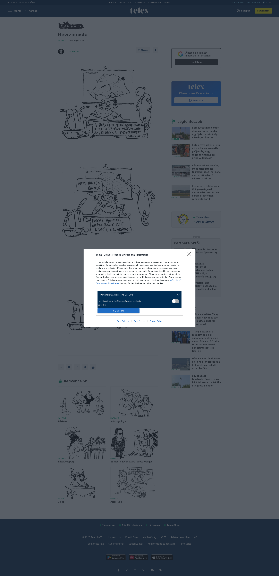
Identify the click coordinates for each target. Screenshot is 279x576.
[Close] (190, 255)
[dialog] (139, 288)
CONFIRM (118, 311)
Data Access (139, 321)
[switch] (175, 301)
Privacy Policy (156, 321)
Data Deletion (123, 321)
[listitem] (138, 294)
